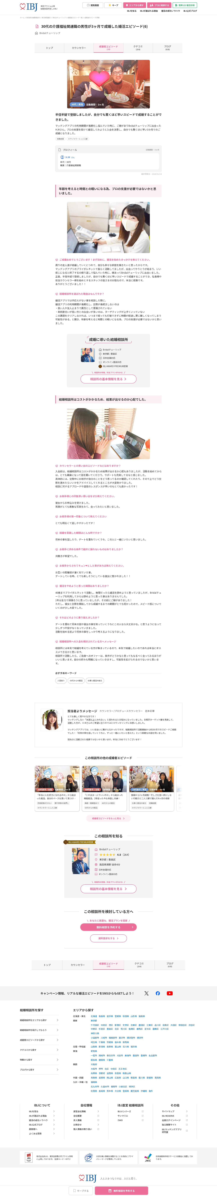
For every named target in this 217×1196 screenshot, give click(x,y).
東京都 (94, 1021)
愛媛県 (150, 1078)
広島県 (118, 1078)
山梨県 (94, 1047)
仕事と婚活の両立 (95, 680)
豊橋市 (144, 1055)
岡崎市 (102, 1055)
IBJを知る (132, 10)
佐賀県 (94, 1091)
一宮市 (94, 1055)
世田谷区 (182, 1025)
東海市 (128, 1055)
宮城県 (118, 1016)
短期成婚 (60, 138)
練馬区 (140, 1029)
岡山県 (110, 1078)
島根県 (102, 1078)
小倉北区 (123, 1086)
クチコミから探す (28, 1049)
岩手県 (110, 1016)
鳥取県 (94, 1078)
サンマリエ (123, 1116)
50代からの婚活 (76, 680)
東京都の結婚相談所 (33, 17)
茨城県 (110, 1042)
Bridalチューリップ (59, 17)
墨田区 (142, 1025)
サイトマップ (168, 1111)
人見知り (61, 680)
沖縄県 (144, 1091)
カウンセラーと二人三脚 (78, 138)
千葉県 (102, 1042)
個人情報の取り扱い (82, 1129)
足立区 (148, 1029)
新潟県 (102, 1047)
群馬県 (126, 1042)
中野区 (94, 1029)
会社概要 (77, 1116)
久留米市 (105, 1086)
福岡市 (114, 1086)
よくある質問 (35, 1133)
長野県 (110, 1047)
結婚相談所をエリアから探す (33, 1020)
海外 (151, 1091)
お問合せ (77, 1125)
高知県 (158, 1078)
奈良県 (118, 1073)
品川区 (158, 1025)
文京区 (126, 1025)
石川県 (126, 1047)
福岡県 (94, 1082)
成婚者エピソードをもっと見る (106, 818)
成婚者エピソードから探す (32, 1039)
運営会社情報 (79, 1111)
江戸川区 (164, 1029)
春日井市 (111, 1055)
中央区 (104, 1025)
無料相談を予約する (124, 1190)
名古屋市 (153, 1055)
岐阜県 (94, 1060)
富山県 (118, 1047)
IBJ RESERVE (168, 1116)
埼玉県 (94, 1042)
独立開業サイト (169, 1125)
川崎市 (104, 1038)
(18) (108, 48)
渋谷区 (192, 1025)
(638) (167, 47)
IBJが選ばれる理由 (149, 10)
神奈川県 (95, 1033)
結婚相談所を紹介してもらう (33, 1030)
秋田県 (126, 1016)
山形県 (134, 1016)
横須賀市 (131, 1038)
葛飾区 (155, 1029)
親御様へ (33, 1129)
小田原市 (95, 1038)
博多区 (132, 1086)
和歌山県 (127, 1073)
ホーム (22, 17)
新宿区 (118, 1025)
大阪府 (94, 1064)
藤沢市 (122, 1038)
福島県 (142, 1016)
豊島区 (110, 1029)
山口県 (126, 1078)
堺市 (101, 1069)
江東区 (150, 1025)
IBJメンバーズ (124, 1111)
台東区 (134, 1025)
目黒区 (166, 1025)
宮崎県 (126, 1091)
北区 (117, 1029)
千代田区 (95, 1025)
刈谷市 (120, 1055)
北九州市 (95, 1086)
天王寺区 (123, 1069)
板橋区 (132, 1029)
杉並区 (102, 1029)
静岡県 (102, 1060)
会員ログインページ (171, 1120)
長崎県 (102, 1091)
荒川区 (124, 1029)
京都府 (102, 1073)
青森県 (102, 1016)
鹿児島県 (135, 1091)
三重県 (110, 1060)
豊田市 (136, 1055)
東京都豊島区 (46, 17)
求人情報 (77, 1120)
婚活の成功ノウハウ (170, 10)
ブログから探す (27, 1069)
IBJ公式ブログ (190, 10)
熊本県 (110, 1091)
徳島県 (134, 1078)
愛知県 (94, 1051)
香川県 (142, 1078)
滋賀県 (110, 1073)
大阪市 (94, 1069)
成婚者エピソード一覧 (75, 17)
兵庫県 (94, 1073)
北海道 (94, 1016)
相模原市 (113, 1038)
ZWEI (120, 1120)
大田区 (173, 1025)
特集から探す (26, 1059)
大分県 (118, 1091)
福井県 (134, 1047)
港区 (111, 1025)
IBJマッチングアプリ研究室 (172, 1130)
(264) (138, 47)
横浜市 (140, 1038)
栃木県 (118, 1042)
